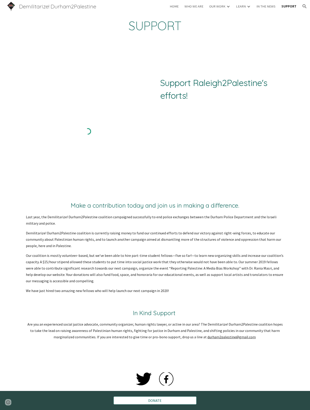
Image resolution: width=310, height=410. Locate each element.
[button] (304, 6)
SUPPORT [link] (288, 6)
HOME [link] (174, 6)
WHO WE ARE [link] (194, 6)
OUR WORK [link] (217, 6)
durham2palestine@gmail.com (231, 337)
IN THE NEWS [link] (266, 6)
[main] (155, 25)
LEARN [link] (241, 6)
